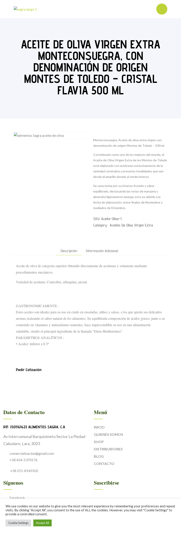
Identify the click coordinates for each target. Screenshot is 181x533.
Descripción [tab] (68, 251)
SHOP (99, 442)
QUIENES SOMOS (108, 434)
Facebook (17, 497)
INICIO (99, 427)
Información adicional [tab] (102, 251)
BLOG (99, 456)
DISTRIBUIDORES (108, 449)
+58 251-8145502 (23, 470)
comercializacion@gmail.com (31, 453)
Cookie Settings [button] (18, 523)
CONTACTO (104, 463)
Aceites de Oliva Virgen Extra (131, 225)
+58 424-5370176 (23, 460)
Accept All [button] (42, 523)
